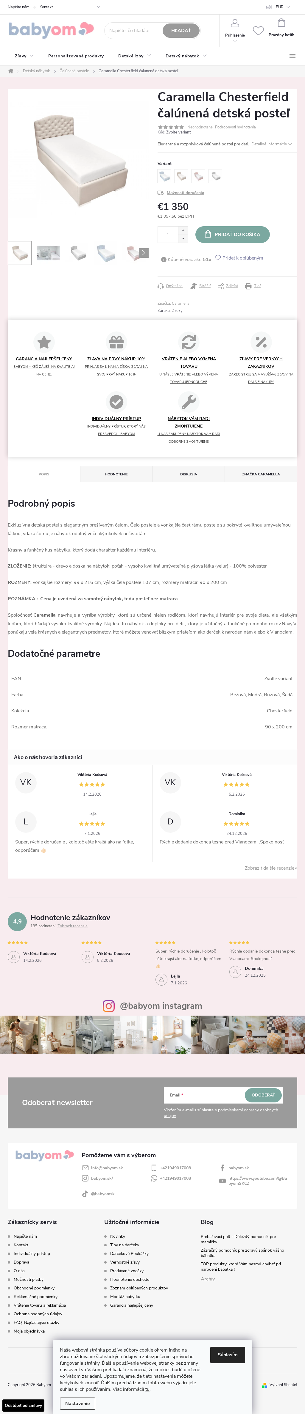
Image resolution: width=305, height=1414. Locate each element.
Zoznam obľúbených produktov (139, 1288)
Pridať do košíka (237, 234)
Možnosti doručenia (185, 193)
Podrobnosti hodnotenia (235, 127)
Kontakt (46, 7)
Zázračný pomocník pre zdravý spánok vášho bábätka (242, 1253)
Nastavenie (77, 1403)
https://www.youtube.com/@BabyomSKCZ (257, 1181)
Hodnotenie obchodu (130, 1279)
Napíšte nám (18, 7)
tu (147, 1389)
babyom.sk (238, 1168)
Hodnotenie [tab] (116, 474)
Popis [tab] (44, 474)
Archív (208, 1279)
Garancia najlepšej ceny (131, 1305)
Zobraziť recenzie (72, 926)
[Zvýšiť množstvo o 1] (183, 231)
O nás (19, 1271)
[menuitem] (24, 56)
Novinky (117, 1236)
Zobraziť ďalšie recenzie (269, 868)
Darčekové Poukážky (129, 1253)
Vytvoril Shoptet (283, 1385)
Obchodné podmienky (34, 1288)
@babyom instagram (161, 1006)
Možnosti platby (28, 1279)
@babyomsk (103, 1194)
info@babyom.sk (107, 1168)
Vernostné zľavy (125, 1262)
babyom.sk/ (102, 1178)
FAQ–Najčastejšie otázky (36, 1322)
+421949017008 (175, 1168)
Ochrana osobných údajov (38, 1314)
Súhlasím (228, 1355)
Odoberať (263, 1095)
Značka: (173, 303)
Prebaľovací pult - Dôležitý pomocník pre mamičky (238, 1239)
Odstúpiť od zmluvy (23, 1405)
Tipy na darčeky (124, 1245)
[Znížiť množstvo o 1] (183, 239)
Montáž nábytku (125, 1296)
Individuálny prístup (32, 1253)
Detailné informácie (269, 144)
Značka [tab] (261, 474)
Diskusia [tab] (188, 474)
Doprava (21, 1262)
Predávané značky (127, 1271)
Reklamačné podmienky (35, 1297)
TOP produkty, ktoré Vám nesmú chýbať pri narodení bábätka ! (241, 1266)
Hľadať (181, 30)
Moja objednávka (29, 1331)
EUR (280, 7)
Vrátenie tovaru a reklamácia (40, 1305)
